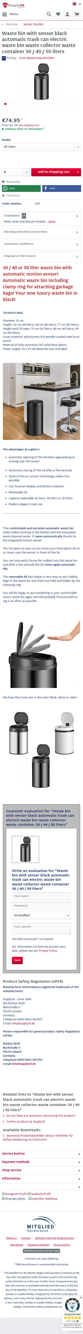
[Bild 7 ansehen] (34, 104)
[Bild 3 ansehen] (15, 104)
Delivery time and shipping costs (54, 1238)
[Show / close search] (48, 14)
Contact (26, 1238)
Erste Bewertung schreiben (37, 58)
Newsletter (16, 1245)
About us (11, 1238)
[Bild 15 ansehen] (73, 104)
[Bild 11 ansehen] (54, 104)
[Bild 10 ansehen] (49, 104)
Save (17, 960)
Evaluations (11, 215)
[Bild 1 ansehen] (5, 104)
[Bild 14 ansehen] (68, 104)
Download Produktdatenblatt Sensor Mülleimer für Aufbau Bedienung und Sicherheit (38, 1137)
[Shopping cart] (77, 14)
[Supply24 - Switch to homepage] (13, 5)
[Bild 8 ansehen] (39, 104)
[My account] (67, 14)
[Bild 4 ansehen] (20, 104)
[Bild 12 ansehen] (58, 104)
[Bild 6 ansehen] (29, 104)
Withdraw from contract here (41, 1251)
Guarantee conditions (18, 244)
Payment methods (38, 1245)
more (51, 221)
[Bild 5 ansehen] (25, 104)
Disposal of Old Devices (20, 256)
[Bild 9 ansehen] (44, 104)
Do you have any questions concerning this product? (40, 1115)
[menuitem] (10, 14)
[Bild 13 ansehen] (63, 104)
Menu (13, 14)
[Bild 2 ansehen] (10, 104)
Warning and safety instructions (25, 232)
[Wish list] (58, 14)
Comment (13, 195)
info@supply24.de (23, 1023)
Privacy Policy (48, 951)
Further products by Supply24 (25, 1121)
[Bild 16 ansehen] (78, 104)
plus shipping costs (29, 125)
